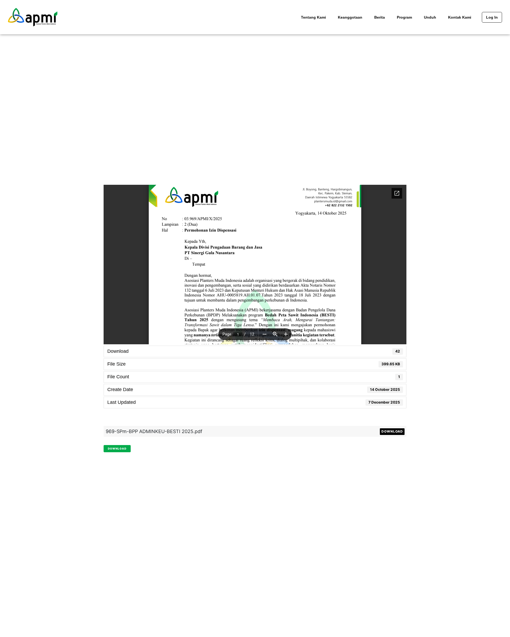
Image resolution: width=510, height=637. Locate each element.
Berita (379, 17)
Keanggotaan (350, 17)
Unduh (430, 17)
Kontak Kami (459, 17)
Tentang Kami (313, 17)
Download (392, 431)
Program (404, 17)
